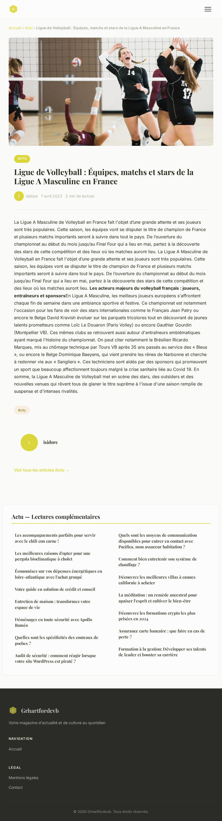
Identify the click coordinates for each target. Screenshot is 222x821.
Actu (29, 28)
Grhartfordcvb (40, 710)
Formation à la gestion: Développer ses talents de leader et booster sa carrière (162, 651)
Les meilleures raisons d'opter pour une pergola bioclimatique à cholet (52, 556)
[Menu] (208, 9)
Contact (16, 787)
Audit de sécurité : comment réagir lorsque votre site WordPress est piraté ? (55, 658)
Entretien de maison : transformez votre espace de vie (52, 604)
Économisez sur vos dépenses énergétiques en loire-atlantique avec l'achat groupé (58, 573)
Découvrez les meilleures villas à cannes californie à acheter (157, 579)
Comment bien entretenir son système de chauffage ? (158, 561)
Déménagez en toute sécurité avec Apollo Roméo (53, 622)
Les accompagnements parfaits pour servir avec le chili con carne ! (55, 537)
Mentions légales (23, 777)
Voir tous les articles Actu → (41, 470)
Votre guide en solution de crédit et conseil (55, 589)
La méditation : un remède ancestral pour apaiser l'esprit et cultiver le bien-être (158, 597)
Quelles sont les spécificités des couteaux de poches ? (56, 640)
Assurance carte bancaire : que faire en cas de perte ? (162, 633)
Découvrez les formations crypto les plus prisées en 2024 (157, 615)
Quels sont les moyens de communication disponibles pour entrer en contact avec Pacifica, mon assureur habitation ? (158, 540)
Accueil (15, 28)
